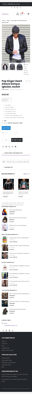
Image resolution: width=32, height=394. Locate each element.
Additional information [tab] (13, 153)
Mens (21, 123)
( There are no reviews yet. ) (16, 89)
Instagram (12, 330)
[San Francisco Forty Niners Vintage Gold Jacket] (5, 255)
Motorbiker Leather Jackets (9, 362)
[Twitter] (14, 7)
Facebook (3, 146)
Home (3, 20)
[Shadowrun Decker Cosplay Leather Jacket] (5, 303)
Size (3, 132)
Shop (8, 20)
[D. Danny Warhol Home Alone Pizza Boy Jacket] (5, 283)
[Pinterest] (17, 7)
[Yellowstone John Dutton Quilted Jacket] (5, 247)
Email (15, 146)
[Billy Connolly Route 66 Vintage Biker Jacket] (5, 296)
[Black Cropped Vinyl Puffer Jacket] (5, 219)
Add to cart (18, 140)
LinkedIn (9, 146)
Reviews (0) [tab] (9, 167)
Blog (3, 367)
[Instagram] (20, 7)
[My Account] (17, 14)
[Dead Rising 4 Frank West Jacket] (5, 311)
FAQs (3, 346)
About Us (4, 341)
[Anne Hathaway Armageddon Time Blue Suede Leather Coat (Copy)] (5, 268)
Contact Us (4, 343)
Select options (11, 181)
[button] (23, 174)
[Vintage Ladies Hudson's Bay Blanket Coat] (5, 240)
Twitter (6, 146)
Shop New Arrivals (6, 365)
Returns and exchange (7, 350)
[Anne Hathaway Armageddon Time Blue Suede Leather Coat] (5, 275)
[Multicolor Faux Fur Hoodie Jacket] (5, 227)
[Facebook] (11, 7)
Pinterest (9, 330)
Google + (12, 146)
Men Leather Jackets (13, 123)
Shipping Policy (5, 348)
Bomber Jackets (6, 358)
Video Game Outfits (7, 360)
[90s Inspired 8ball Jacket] (5, 212)
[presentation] (4, 43)
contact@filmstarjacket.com (10, 325)
